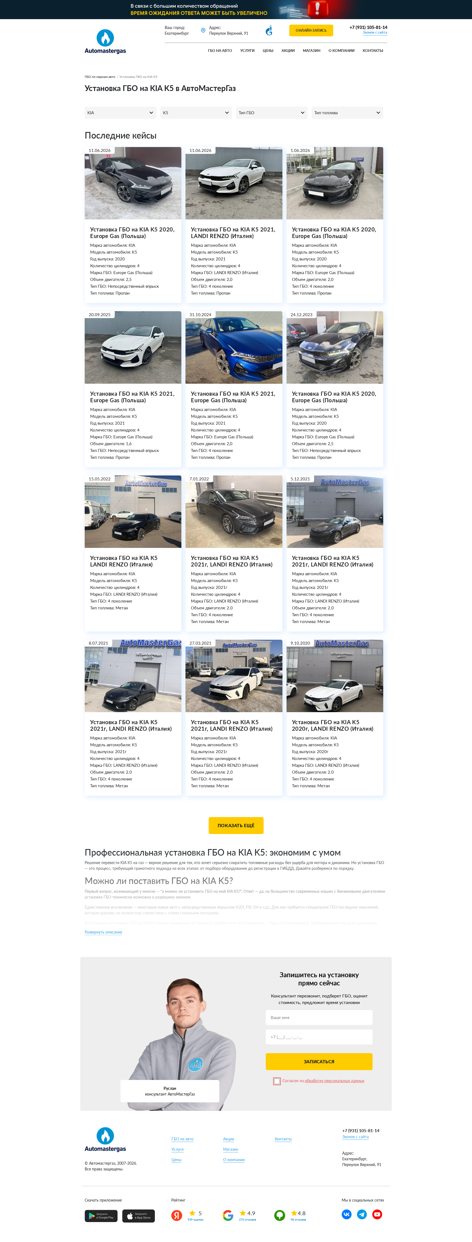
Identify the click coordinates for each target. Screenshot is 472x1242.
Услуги (247, 50)
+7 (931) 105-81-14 (368, 27)
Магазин (311, 50)
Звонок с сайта (375, 32)
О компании (342, 50)
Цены (268, 50)
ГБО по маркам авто (100, 77)
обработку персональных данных (334, 1080)
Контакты (373, 50)
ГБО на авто (220, 50)
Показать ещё (236, 825)
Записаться (319, 1061)
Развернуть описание (103, 932)
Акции (288, 50)
